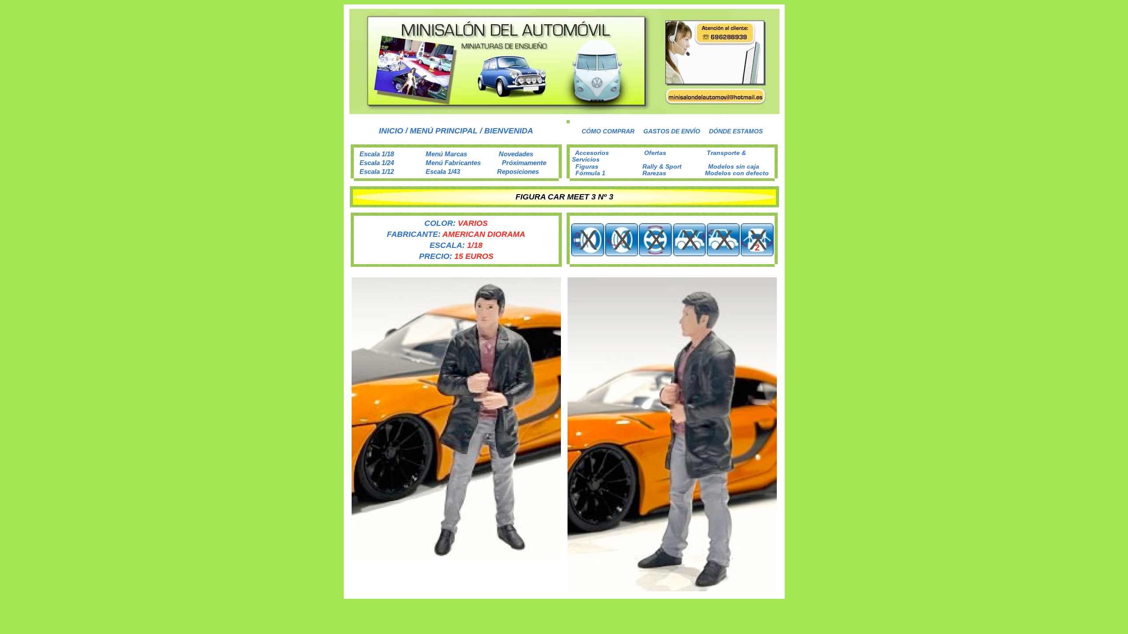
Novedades (516, 154)
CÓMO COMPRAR (608, 131)
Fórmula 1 (590, 173)
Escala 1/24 (377, 162)
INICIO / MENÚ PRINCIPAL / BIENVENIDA (456, 130)
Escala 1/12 (377, 171)
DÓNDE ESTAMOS (736, 131)
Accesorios (592, 152)
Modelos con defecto (737, 173)
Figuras (586, 166)
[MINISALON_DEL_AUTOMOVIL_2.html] (564, 111)
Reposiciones (518, 171)
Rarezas (654, 173)
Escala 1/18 (377, 154)
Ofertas (655, 152)
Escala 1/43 (443, 171)
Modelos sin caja (733, 166)
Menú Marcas (446, 154)
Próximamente (524, 162)
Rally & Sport (662, 166)
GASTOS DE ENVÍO (671, 131)
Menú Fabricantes (453, 162)
